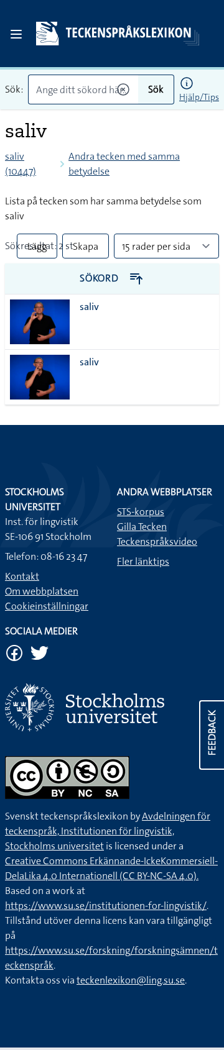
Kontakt (22, 576)
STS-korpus (140, 511)
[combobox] (83, 89)
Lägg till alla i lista (37, 249)
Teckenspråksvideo (157, 541)
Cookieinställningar (46, 606)
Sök (156, 89)
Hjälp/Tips (199, 97)
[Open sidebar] (16, 34)
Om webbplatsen (41, 591)
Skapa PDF (85, 249)
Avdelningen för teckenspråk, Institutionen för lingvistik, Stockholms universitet (107, 831)
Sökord (100, 278)
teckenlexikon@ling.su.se (131, 980)
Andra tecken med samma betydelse (124, 164)
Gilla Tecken (142, 526)
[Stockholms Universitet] (112, 707)
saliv (89, 306)
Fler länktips (143, 561)
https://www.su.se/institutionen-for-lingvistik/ (106, 905)
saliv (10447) (20, 164)
